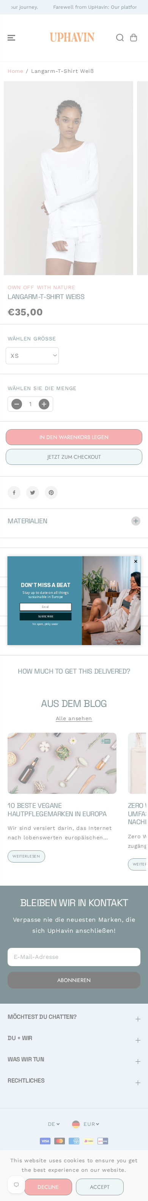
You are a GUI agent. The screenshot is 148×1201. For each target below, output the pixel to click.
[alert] (74, 600)
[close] (135, 561)
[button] (46, 616)
